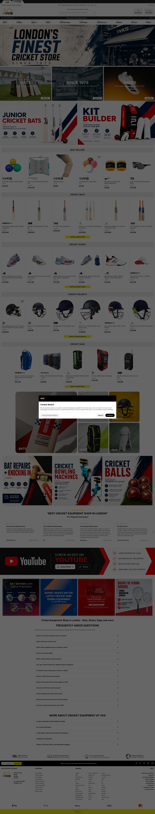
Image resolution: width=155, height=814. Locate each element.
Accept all (110, 415)
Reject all (100, 415)
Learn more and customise (49, 415)
